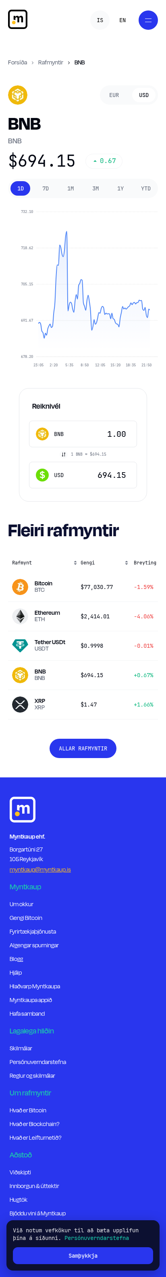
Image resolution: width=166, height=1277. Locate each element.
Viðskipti (20, 1172)
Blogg (16, 959)
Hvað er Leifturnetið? (35, 1138)
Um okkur (21, 904)
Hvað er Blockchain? (34, 1124)
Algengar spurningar (34, 945)
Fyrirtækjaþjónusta (33, 932)
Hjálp (16, 973)
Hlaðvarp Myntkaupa (35, 986)
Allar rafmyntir (83, 748)
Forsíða (17, 63)
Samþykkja (83, 1255)
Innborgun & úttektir (34, 1186)
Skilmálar (21, 1048)
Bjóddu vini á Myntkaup (38, 1213)
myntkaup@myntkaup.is (40, 870)
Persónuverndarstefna (38, 1062)
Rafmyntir (50, 63)
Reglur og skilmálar (32, 1076)
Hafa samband (27, 1014)
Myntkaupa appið (31, 1000)
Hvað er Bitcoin (28, 1110)
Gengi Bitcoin (26, 918)
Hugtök (18, 1200)
